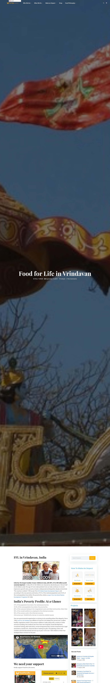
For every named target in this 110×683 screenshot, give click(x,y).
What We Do (38, 3)
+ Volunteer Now (77, 625)
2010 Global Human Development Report (48, 591)
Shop (60, 3)
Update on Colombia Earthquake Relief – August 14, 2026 (85, 657)
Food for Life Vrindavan (23, 620)
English (12, 0)
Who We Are (26, 3)
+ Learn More (88, 644)
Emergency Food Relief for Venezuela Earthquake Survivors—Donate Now (86, 673)
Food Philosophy (70, 3)
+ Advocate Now (89, 625)
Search (92, 558)
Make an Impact (50, 3)
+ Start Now (75, 644)
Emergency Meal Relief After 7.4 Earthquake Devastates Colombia (85, 664)
